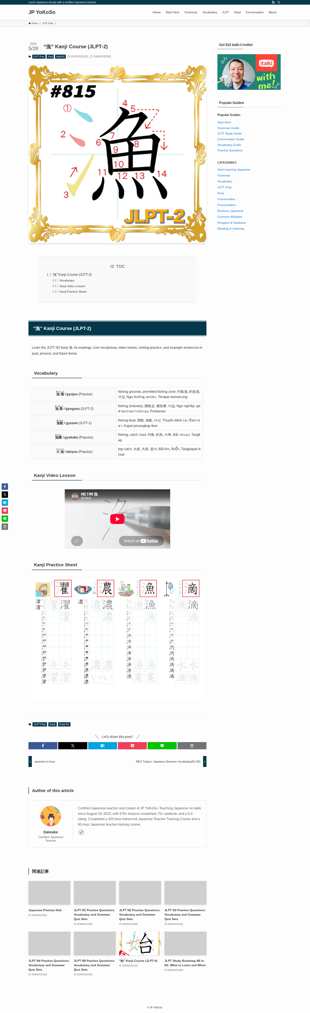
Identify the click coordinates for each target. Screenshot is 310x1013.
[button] (42, 745)
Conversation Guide (230, 139)
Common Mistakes (229, 216)
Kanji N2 (60, 56)
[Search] (279, 2)
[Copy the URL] (192, 745)
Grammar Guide (228, 128)
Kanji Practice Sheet (73, 291)
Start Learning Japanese (233, 169)
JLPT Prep (38, 56)
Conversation (226, 199)
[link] (81, 832)
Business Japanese (230, 211)
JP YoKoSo (41, 12)
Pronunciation (226, 205)
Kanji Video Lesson (72, 286)
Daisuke (50, 832)
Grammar (223, 175)
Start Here (224, 122)
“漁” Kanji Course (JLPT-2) (72, 274)
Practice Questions (230, 150)
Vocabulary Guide (229, 145)
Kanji (50, 56)
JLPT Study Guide (229, 133)
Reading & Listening (230, 228)
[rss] (273, 2)
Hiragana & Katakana (231, 222)
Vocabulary (67, 280)
